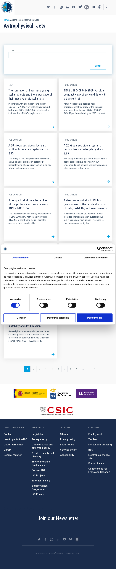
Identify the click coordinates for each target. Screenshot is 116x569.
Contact (8, 434)
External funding (41, 480)
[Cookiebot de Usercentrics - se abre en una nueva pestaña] (99, 249)
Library (7, 449)
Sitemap (64, 434)
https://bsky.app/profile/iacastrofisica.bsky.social (80, 7)
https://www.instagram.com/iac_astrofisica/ (61, 7)
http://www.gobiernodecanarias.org (60, 393)
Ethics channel (96, 463)
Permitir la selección (58, 317)
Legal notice (67, 444)
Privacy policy (68, 439)
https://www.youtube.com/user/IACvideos (74, 7)
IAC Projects (39, 475)
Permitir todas (94, 317)
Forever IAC (38, 470)
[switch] (43, 305)
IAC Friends (38, 494)
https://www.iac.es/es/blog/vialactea (86, 7)
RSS (90, 449)
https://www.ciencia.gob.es (30, 393)
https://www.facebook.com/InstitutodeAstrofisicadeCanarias (55, 7)
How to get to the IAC (15, 439)
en (93, 7)
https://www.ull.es (87, 393)
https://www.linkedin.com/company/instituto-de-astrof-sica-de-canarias (67, 7)
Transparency (39, 439)
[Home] (7, 7)
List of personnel (13, 444)
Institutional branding (100, 444)
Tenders (92, 439)
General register (13, 455)
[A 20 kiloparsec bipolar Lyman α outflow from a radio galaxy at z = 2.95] (53, 182)
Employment (95, 434)
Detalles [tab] (58, 257)
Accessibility (67, 455)
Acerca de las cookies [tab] (96, 257)
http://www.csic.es (56, 411)
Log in (100, 7)
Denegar (21, 317)
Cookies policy (68, 449)
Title (11, 50)
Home (6, 20)
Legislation (38, 434)
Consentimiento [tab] (20, 257)
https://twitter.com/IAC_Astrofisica (48, 7)
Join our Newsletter (58, 518)
